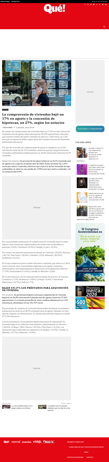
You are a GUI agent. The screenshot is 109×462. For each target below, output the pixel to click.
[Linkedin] (44, 415)
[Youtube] (102, 4)
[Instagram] (88, 4)
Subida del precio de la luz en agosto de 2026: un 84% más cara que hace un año (96, 191)
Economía (5, 104)
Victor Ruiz (8, 122)
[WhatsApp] (34, 415)
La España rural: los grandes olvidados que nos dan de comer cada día (58, 403)
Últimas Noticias (5, 1)
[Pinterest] (29, 415)
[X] (100, 4)
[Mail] (91, 4)
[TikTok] (97, 4)
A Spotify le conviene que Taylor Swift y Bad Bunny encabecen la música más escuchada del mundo (97, 164)
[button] (104, 21)
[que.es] (54, 9)
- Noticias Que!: (15, 1)
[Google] (105, 4)
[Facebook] (85, 4)
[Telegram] (94, 4)
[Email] (49, 415)
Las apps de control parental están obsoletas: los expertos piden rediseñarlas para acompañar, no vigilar (96, 178)
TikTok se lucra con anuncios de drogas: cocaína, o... (92, 1)
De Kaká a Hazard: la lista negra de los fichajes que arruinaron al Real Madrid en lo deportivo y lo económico (90, 149)
